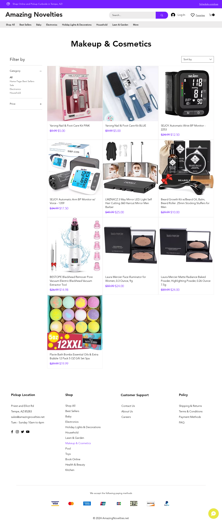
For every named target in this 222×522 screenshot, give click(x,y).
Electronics (15, 89)
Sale (12, 85)
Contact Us (128, 405)
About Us (127, 411)
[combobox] (197, 59)
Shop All (70, 405)
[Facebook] (12, 432)
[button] (212, 15)
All (11, 77)
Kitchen (69, 470)
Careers (126, 417)
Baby (68, 416)
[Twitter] (22, 432)
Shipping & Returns (190, 405)
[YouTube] (28, 432)
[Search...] (162, 15)
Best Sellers (72, 411)
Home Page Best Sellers (22, 81)
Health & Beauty (75, 464)
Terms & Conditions (190, 411)
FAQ (181, 422)
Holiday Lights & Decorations (83, 427)
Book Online (72, 459)
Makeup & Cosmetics (78, 443)
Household (15, 92)
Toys (68, 453)
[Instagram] (17, 432)
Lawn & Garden (74, 437)
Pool (68, 448)
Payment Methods (190, 417)
